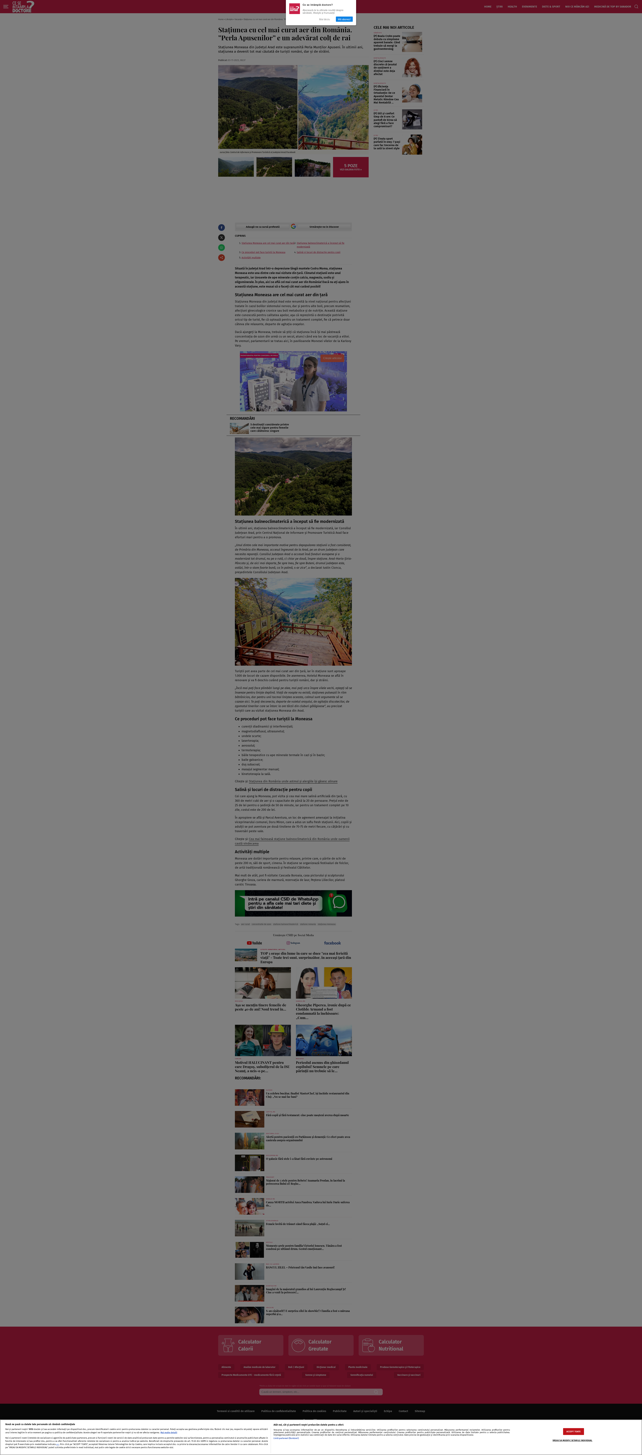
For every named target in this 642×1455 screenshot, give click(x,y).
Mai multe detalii (168, 1432)
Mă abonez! (344, 19)
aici (57, 1444)
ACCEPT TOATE (573, 1431)
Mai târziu (324, 19)
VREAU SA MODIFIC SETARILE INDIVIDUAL (573, 1440)
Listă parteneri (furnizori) (286, 1438)
